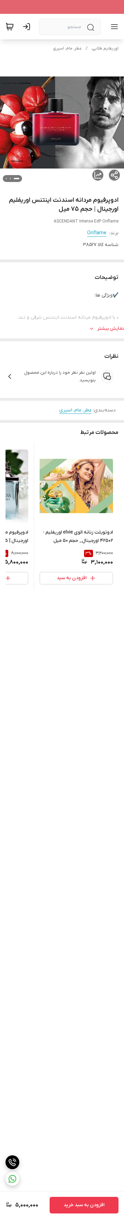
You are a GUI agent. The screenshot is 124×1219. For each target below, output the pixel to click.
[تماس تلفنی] (12, 1162)
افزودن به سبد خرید (84, 1205)
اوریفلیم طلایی (105, 48)
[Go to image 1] (16, 178)
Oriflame (96, 233)
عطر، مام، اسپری (67, 48)
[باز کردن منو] (112, 26)
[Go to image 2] (10, 178)
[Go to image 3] (6, 178)
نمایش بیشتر (110, 328)
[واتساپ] (12, 1179)
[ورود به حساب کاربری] (27, 26)
